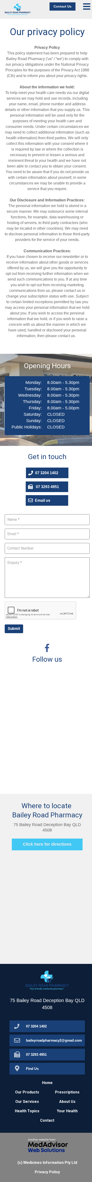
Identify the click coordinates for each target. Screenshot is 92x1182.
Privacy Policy (47, 1172)
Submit (14, 628)
